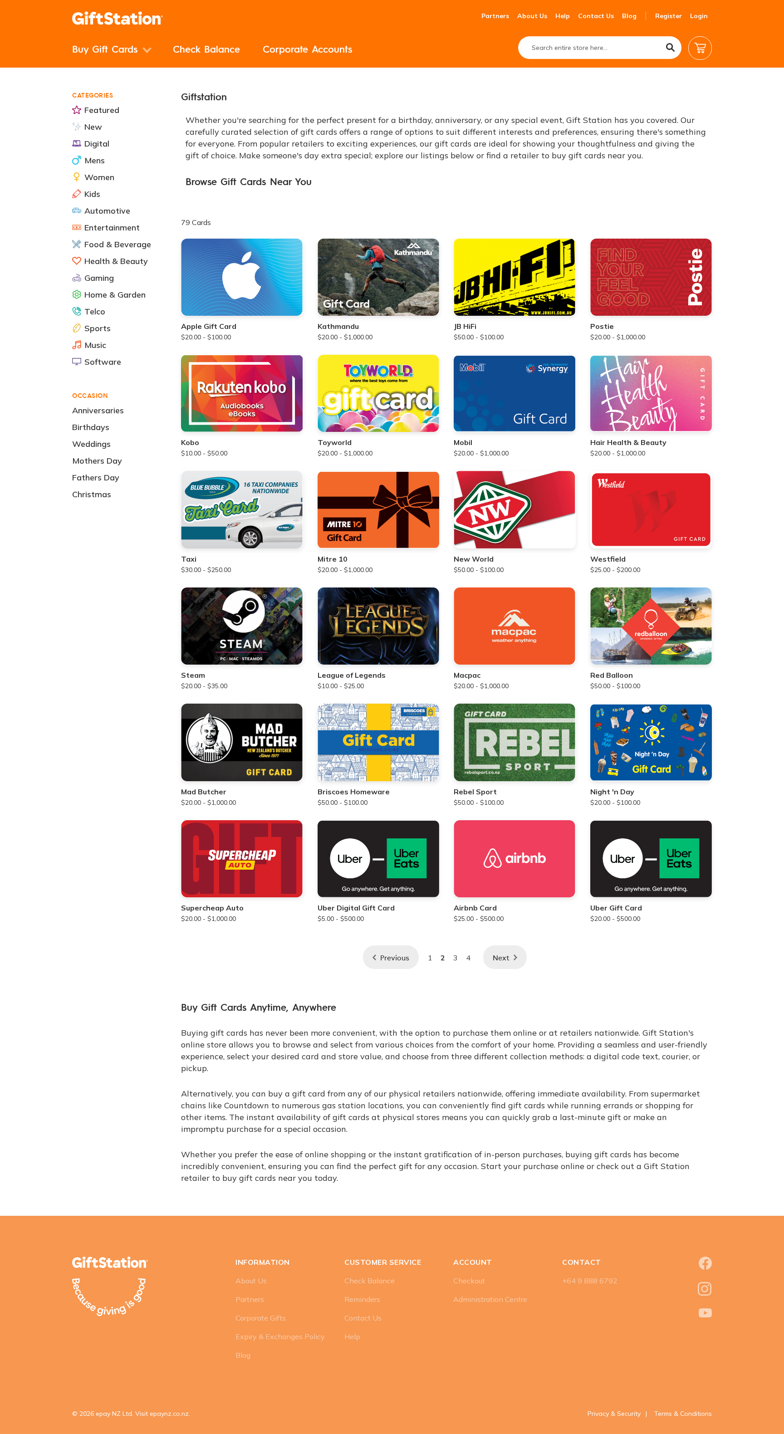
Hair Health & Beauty (628, 442)
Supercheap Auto (212, 907)
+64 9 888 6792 (589, 1280)
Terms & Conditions (683, 1414)
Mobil (463, 442)
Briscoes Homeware (354, 791)
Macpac (467, 675)
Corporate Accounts (307, 49)
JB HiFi (465, 326)
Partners (495, 16)
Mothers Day (97, 460)
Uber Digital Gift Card (356, 907)
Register (668, 16)
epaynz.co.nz (169, 1414)
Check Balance (206, 49)
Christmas (91, 494)
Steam (193, 675)
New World (474, 558)
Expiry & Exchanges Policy (280, 1336)
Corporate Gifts (260, 1317)
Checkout (469, 1280)
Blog (629, 16)
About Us (532, 16)
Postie (602, 326)
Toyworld (335, 442)
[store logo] (117, 18)
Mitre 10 (333, 558)
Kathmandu (338, 326)
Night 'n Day (612, 791)
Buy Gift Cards (107, 49)
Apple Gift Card (208, 326)
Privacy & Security (614, 1414)
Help (562, 16)
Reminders (362, 1299)
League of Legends (352, 675)
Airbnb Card (475, 907)
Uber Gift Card (616, 907)
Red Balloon (611, 675)
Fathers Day (95, 477)
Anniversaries (98, 410)
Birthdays (90, 427)
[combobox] (599, 47)
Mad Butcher (203, 791)
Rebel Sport (475, 791)
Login (699, 16)
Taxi (188, 558)
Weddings (91, 444)
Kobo (190, 442)
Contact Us (596, 16)
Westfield (608, 558)
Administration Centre (490, 1299)
